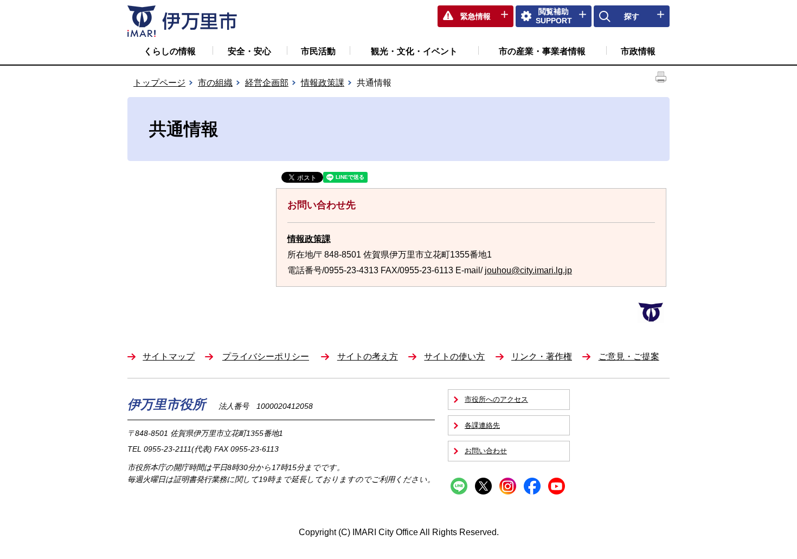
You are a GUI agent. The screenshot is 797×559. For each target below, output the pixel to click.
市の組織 (215, 82)
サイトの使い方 (454, 356)
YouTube (556, 486)
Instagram (507, 486)
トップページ (159, 82)
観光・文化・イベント (414, 51)
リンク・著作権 (541, 356)
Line (459, 486)
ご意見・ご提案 (629, 356)
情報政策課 (322, 82)
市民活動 (318, 51)
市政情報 (638, 51)
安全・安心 (249, 51)
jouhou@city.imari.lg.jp (528, 270)
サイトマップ (169, 356)
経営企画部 (266, 82)
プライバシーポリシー (265, 356)
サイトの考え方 (367, 356)
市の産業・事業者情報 (542, 51)
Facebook (532, 486)
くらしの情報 (170, 51)
